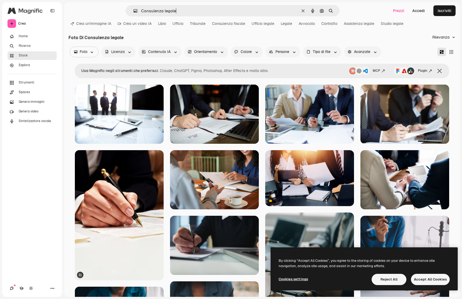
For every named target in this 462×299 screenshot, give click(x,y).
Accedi (418, 10)
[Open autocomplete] (133, 11)
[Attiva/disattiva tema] (31, 288)
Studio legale (392, 23)
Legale (286, 23)
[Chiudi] (439, 71)
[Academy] (21, 288)
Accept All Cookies (430, 279)
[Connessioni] (11, 288)
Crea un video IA (137, 23)
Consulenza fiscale (228, 23)
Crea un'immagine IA (93, 23)
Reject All (389, 279)
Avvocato (307, 23)
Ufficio (177, 23)
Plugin (422, 71)
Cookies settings (293, 279)
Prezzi (398, 10)
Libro (162, 23)
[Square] (451, 52)
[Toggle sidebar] (52, 10)
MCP (376, 71)
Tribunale (198, 23)
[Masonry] (441, 52)
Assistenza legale (359, 23)
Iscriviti (444, 10)
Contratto (329, 23)
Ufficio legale (263, 23)
